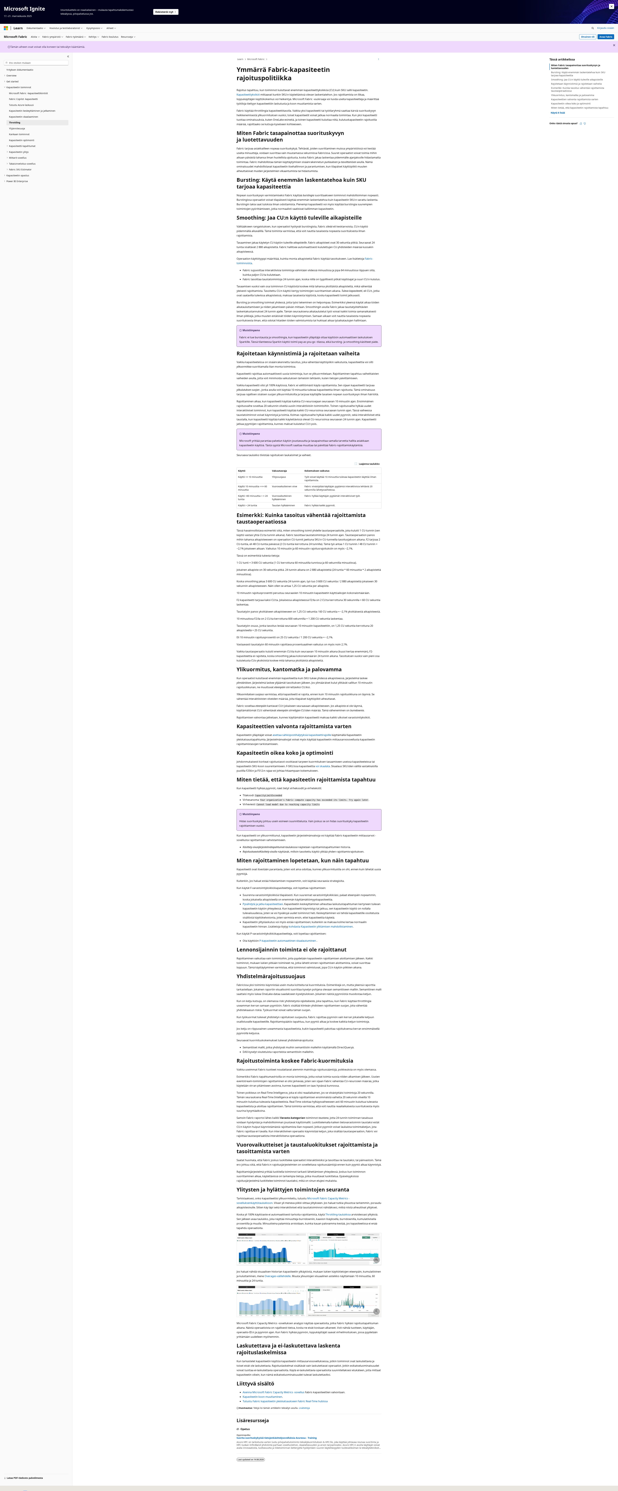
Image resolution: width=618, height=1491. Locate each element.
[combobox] (36, 62)
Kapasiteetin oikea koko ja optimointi (571, 103)
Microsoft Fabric (256, 59)
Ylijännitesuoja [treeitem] (17, 128)
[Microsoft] (6, 28)
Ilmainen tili (588, 36)
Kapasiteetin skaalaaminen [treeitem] (23, 116)
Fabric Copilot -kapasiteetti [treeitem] (23, 99)
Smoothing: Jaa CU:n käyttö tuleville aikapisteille (577, 79)
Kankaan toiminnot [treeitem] (19, 134)
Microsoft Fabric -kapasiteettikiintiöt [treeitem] (28, 93)
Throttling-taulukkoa (338, 1214)
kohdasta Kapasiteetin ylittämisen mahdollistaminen (321, 926)
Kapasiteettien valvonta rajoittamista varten (574, 99)
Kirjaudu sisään (605, 27)
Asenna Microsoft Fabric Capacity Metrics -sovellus (273, 1392)
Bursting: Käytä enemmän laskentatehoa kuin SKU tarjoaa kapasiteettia (578, 74)
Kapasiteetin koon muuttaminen (262, 1397)
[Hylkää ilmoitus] (611, 6)
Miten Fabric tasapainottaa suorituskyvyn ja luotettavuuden (575, 67)
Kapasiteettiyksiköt (248, 94)
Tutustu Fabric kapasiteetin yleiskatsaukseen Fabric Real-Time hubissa (285, 1401)
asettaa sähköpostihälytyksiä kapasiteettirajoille (302, 735)
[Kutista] (68, 56)
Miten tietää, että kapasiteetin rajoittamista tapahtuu (579, 107)
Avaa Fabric (605, 36)
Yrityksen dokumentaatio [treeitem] (19, 69)
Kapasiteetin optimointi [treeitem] (21, 140)
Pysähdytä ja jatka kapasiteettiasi (263, 904)
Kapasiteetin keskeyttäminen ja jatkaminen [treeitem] (32, 110)
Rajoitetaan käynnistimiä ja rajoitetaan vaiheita (576, 83)
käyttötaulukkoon (262, 1203)
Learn (240, 59)
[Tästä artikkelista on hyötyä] (581, 123)
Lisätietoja (304, 1407)
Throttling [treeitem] (14, 122)
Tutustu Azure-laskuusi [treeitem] (21, 104)
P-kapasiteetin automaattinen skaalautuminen (287, 940)
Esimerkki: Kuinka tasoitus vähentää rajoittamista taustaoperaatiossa (577, 89)
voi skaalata (323, 766)
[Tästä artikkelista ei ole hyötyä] (585, 123)
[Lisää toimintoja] (378, 59)
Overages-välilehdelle (278, 1276)
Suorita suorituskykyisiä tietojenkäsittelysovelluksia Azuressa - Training (277, 1437)
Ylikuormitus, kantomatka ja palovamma (572, 95)
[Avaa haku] (593, 28)
